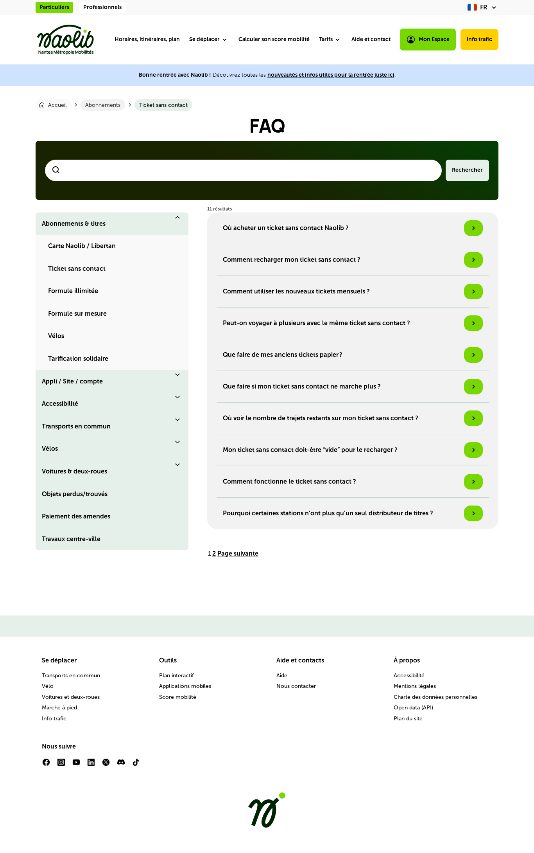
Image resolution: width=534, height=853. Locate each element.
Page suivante (237, 553)
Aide (281, 675)
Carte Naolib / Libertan (82, 246)
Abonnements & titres (74, 223)
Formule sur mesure (77, 313)
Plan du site (408, 718)
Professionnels (102, 7)
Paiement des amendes (76, 516)
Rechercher (467, 170)
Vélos (56, 336)
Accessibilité (60, 403)
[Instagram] (61, 765)
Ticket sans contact (77, 268)
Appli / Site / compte (72, 381)
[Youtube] (76, 765)
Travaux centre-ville (71, 539)
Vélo (48, 686)
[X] (106, 765)
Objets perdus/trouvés (75, 494)
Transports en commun (76, 426)
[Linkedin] (91, 765)
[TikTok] (136, 765)
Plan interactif (176, 675)
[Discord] (120, 765)
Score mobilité (177, 697)
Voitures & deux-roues (74, 471)
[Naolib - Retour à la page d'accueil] (65, 40)
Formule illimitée (73, 291)
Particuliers (54, 7)
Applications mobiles (185, 686)
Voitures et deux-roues (71, 697)
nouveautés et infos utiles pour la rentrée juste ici (330, 75)
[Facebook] (46, 765)
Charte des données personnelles (435, 697)
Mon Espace (434, 39)
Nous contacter (296, 686)
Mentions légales (415, 686)
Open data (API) (413, 707)
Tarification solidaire (78, 358)
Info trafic (479, 39)
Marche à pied (59, 707)
